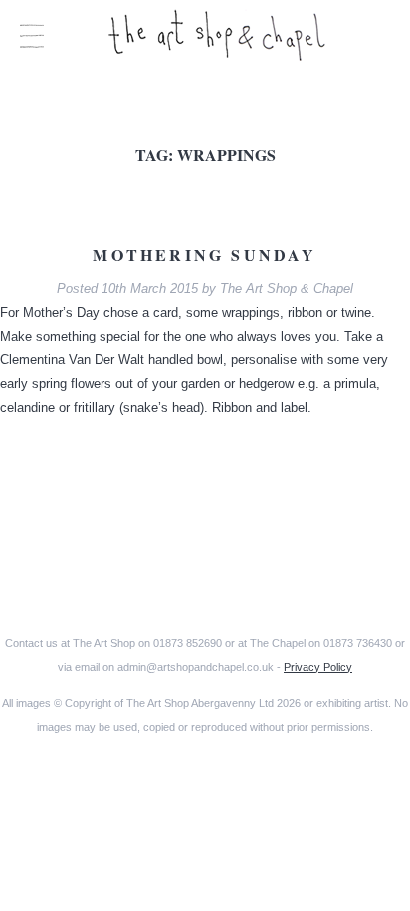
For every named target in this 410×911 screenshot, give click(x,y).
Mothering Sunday (204, 254)
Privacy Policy (318, 667)
